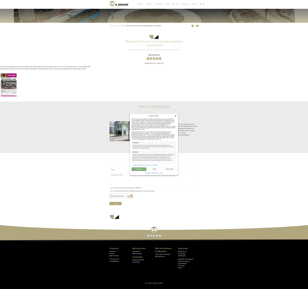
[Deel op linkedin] (157, 58)
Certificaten (182, 253)
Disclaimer (181, 265)
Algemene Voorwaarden (185, 259)
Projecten (159, 4)
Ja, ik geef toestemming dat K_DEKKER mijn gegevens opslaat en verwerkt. (134, 191)
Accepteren (139, 169)
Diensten (140, 4)
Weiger (154, 169)
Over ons (175, 4)
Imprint (180, 268)
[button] (175, 116)
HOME (111, 26)
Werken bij (185, 4)
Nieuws (167, 4)
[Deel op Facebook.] (148, 58)
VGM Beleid (182, 256)
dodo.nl (150, 283)
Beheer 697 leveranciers (138, 165)
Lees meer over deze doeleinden (151, 165)
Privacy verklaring (184, 261)
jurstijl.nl (160, 283)
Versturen (115, 203)
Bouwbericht (182, 251)
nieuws (117, 26)
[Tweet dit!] (151, 58)
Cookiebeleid (182, 263)
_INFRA (122, 26)
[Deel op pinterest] (154, 58)
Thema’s (149, 4)
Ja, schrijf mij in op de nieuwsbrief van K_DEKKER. (127, 188)
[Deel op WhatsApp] (160, 58)
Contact (193, 4)
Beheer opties (169, 169)
